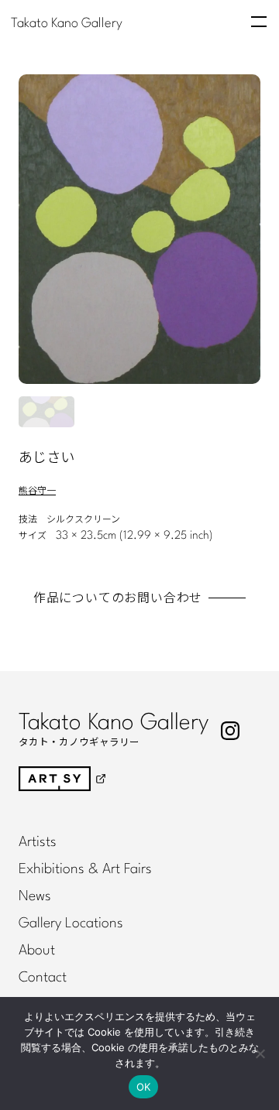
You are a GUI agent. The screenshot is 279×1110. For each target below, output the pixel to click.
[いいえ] (259, 1053)
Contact (43, 978)
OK (143, 1087)
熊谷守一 (37, 490)
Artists (38, 842)
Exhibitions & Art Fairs (85, 869)
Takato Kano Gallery (66, 22)
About (37, 951)
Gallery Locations (71, 923)
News (35, 896)
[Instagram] (230, 730)
